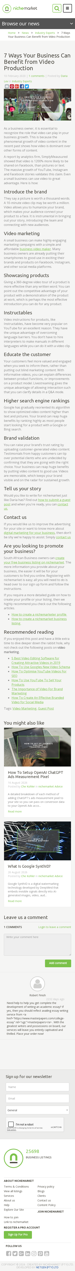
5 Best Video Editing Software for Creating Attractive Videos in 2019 (36, 660)
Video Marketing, (24, 708)
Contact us (44, 1200)
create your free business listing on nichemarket (34, 560)
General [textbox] (12, 1110)
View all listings (13, 1191)
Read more (15, 811)
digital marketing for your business (29, 533)
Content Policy (47, 1205)
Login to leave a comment (54, 927)
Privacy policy (46, 1186)
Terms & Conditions (16, 1186)
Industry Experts (45, 33)
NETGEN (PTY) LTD (47, 1267)
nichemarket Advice (50, 786)
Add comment (58, 963)
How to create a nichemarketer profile (39, 614)
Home (12, 33)
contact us (63, 537)
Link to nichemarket (16, 1222)
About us (9, 1200)
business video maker (35, 249)
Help (6, 1205)
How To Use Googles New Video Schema (41, 667)
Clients (42, 1196)
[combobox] (37, 1110)
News (25, 33)
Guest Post (46, 708)
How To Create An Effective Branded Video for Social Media (38, 700)
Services (9, 1196)
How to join (11, 1217)
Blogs (41, 1191)
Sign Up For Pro (18, 1234)
